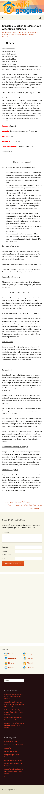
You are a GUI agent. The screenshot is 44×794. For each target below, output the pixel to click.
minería (25, 34)
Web (3, 559)
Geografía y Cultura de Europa (16, 502)
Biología (30, 654)
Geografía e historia (10, 751)
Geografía (12, 658)
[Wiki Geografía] (22, 7)
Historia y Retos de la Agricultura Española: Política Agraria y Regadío (14, 712)
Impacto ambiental (17, 34)
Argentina (7, 34)
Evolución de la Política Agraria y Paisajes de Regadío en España (14, 725)
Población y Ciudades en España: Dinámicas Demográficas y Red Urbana (14, 704)
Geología (7, 777)
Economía (30, 668)
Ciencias (11, 654)
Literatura (30, 658)
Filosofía (30, 663)
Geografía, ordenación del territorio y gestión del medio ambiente (13, 771)
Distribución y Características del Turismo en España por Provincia (13, 696)
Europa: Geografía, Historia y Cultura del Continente (25, 507)
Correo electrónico (7, 552)
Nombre (5, 547)
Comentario (7, 532)
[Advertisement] (30, 52)
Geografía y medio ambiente (29, 32)
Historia (11, 663)
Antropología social (10, 741)
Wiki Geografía (8, 790)
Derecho (11, 668)
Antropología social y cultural (13, 745)
